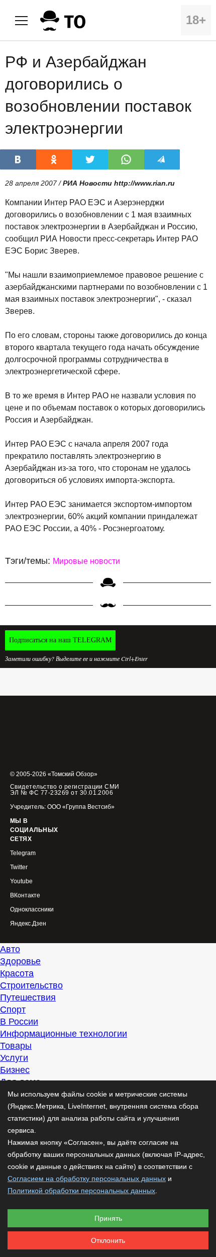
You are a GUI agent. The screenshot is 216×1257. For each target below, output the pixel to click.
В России (19, 1022)
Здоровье (20, 961)
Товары (16, 1046)
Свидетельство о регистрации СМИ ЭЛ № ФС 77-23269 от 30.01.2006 (65, 790)
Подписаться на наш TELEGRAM (60, 640)
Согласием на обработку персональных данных (87, 1179)
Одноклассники (32, 909)
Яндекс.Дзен (28, 923)
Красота (17, 973)
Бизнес (15, 1070)
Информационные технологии (63, 1034)
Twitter (19, 867)
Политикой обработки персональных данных (81, 1191)
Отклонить (108, 1240)
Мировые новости (86, 561)
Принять (108, 1218)
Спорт (13, 1009)
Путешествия (28, 997)
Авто (10, 949)
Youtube (21, 881)
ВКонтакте (25, 895)
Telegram (23, 853)
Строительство (31, 985)
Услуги (14, 1058)
